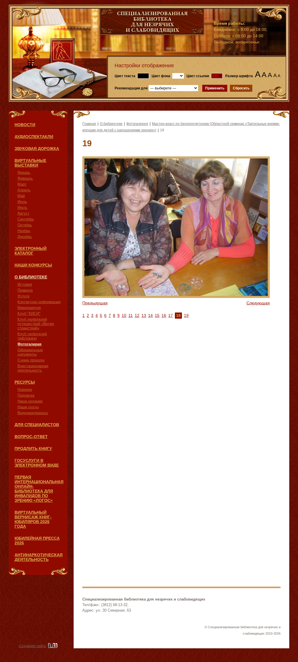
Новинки (24, 389)
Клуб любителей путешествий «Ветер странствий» (35, 323)
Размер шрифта (239, 76)
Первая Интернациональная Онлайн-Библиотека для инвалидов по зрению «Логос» (39, 489)
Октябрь (24, 225)
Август (23, 213)
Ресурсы (25, 382)
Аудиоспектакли (34, 136)
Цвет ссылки (198, 76)
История (24, 284)
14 (150, 315)
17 (170, 315)
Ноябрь (23, 231)
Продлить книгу (33, 448)
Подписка (25, 395)
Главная (89, 124)
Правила (25, 290)
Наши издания (29, 401)
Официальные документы (30, 352)
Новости (25, 124)
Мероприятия (29, 308)
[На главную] (152, 33)
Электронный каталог (31, 250)
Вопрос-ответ (31, 436)
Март (21, 184)
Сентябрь (25, 219)
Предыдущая (95, 303)
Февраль (25, 178)
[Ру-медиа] (52, 646)
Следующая (258, 303)
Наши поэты (28, 407)
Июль (22, 207)
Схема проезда (30, 360)
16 (164, 315)
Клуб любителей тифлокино (32, 336)
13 (143, 315)
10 (124, 315)
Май (21, 196)
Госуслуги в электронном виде (37, 462)
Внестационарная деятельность (32, 368)
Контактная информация (39, 302)
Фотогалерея (29, 344)
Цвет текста (125, 76)
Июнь (22, 202)
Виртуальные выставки (30, 162)
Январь (23, 172)
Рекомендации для (131, 88)
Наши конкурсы (33, 265)
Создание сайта (32, 646)
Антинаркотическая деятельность (39, 557)
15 (157, 315)
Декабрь (24, 236)
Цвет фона (161, 76)
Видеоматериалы (32, 413)
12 (137, 315)
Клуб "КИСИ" (28, 313)
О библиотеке (31, 277)
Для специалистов (37, 424)
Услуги (23, 296)
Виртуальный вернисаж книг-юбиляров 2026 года (33, 519)
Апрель (24, 190)
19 (186, 315)
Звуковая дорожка (37, 148)
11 (130, 315)
